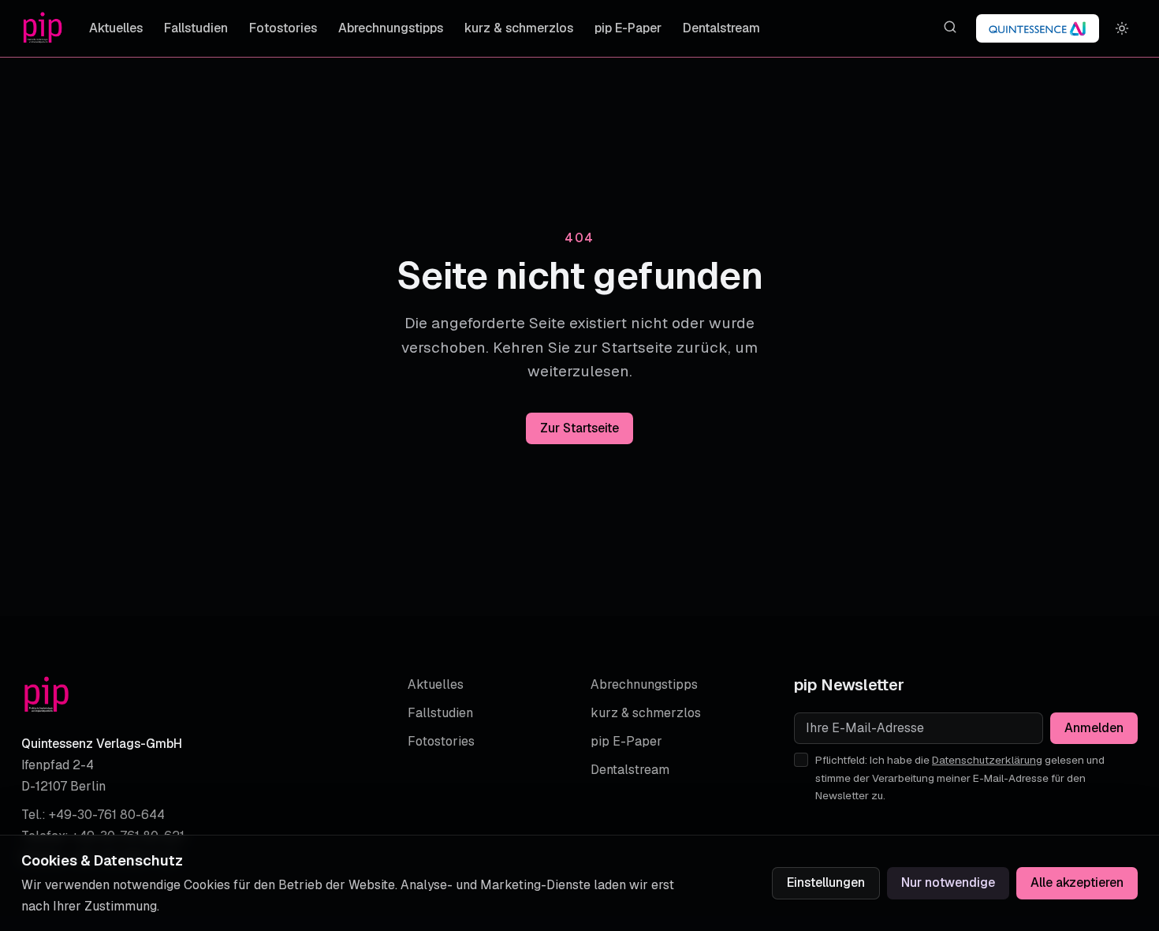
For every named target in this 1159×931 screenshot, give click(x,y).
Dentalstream (721, 28)
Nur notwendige (948, 882)
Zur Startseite (579, 428)
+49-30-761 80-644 (107, 814)
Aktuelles (116, 28)
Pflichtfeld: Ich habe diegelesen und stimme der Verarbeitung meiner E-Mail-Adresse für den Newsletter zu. (960, 777)
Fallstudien (196, 28)
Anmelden (1094, 728)
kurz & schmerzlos (518, 28)
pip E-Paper (627, 28)
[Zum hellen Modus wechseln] (1122, 29)
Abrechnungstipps (390, 28)
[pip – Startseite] (42, 28)
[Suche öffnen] (950, 27)
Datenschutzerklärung (987, 760)
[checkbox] (801, 760)
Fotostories (283, 28)
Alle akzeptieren (1077, 882)
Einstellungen (826, 882)
